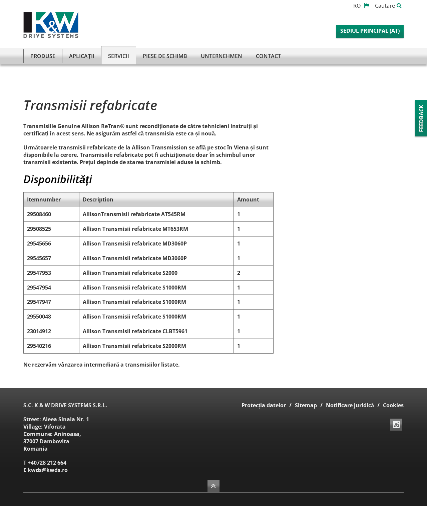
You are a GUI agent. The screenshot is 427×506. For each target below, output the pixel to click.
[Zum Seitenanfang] (213, 486)
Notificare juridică (350, 405)
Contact (268, 56)
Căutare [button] (385, 5)
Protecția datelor (264, 405)
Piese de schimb (165, 56)
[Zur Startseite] (50, 25)
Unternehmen (221, 56)
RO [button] (357, 5)
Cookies (393, 405)
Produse (42, 56)
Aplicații (81, 56)
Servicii (118, 56)
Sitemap (306, 405)
